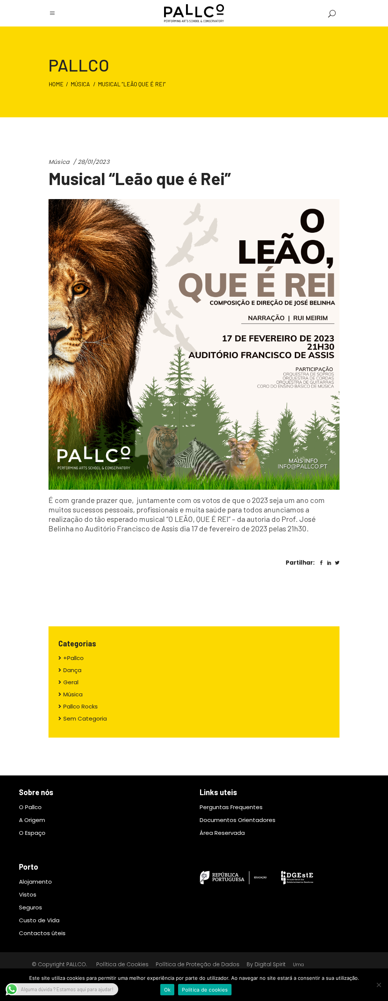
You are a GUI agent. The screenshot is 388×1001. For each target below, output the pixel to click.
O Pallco (30, 807)
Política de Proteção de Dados (197, 964)
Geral (70, 682)
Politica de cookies (205, 990)
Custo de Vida (39, 920)
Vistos (27, 894)
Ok (167, 990)
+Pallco (73, 658)
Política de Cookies (122, 964)
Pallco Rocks (80, 706)
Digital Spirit (270, 964)
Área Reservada (222, 833)
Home (56, 84)
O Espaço (32, 833)
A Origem (32, 820)
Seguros (30, 907)
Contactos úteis (42, 933)
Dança (72, 670)
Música (80, 84)
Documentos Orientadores (237, 820)
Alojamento (35, 882)
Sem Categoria (85, 718)
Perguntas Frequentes (231, 807)
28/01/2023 (94, 162)
